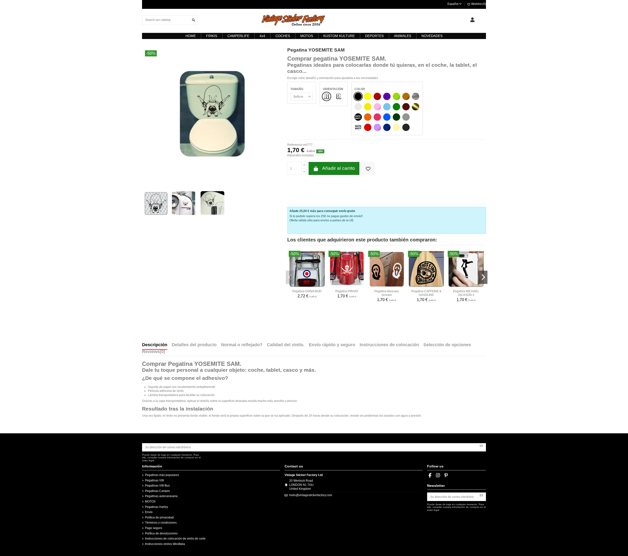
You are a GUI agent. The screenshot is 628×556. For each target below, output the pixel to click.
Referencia (294, 144)
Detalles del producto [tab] (194, 345)
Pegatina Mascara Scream (386, 293)
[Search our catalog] (193, 20)
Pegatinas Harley (156, 507)
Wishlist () (478, 4)
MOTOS (150, 501)
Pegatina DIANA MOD (307, 291)
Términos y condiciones (161, 522)
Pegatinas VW (154, 480)
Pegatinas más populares (162, 475)
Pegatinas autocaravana (161, 496)
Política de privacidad (159, 517)
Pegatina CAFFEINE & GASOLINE (426, 293)
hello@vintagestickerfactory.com (310, 495)
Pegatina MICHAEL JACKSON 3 (466, 293)
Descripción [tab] (154, 345)
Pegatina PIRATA (346, 291)
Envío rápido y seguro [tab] (332, 345)
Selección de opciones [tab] (447, 345)
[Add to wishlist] (368, 168)
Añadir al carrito (338, 168)
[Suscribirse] (481, 445)
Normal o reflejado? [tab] (241, 345)
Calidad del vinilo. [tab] (285, 345)
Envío (149, 512)
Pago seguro (153, 528)
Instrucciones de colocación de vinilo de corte (175, 538)
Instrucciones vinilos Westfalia (165, 544)
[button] (290, 277)
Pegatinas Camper (157, 491)
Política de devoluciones (161, 533)
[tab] (153, 353)
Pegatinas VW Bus (157, 485)
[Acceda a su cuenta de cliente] (472, 19)
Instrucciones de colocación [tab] (389, 345)
